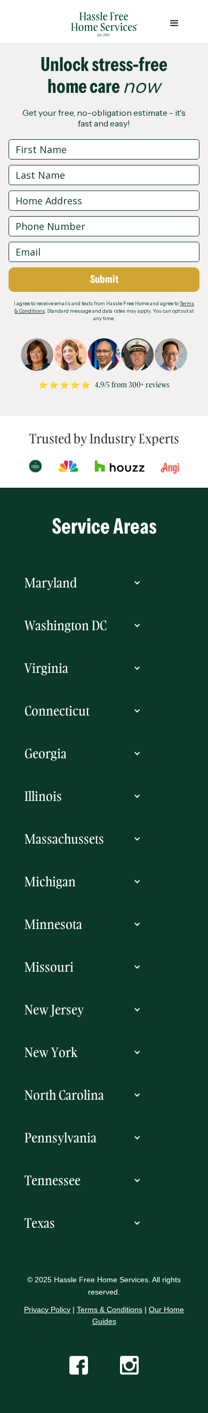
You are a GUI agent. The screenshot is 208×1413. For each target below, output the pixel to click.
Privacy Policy (47, 1309)
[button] (104, 582)
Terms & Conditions (109, 1309)
